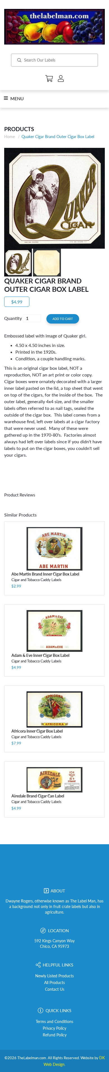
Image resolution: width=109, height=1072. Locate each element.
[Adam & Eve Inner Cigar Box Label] (54, 631)
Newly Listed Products (54, 976)
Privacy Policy (54, 1028)
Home (9, 136)
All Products (54, 982)
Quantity (13, 318)
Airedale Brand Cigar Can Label (37, 796)
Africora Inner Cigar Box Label (37, 731)
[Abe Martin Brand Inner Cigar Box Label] (54, 549)
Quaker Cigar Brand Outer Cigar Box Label (58, 136)
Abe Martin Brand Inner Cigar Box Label (45, 574)
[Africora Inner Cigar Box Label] (54, 709)
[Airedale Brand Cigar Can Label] (54, 779)
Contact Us (54, 989)
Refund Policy (55, 1035)
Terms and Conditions (54, 1021)
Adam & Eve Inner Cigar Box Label (40, 655)
